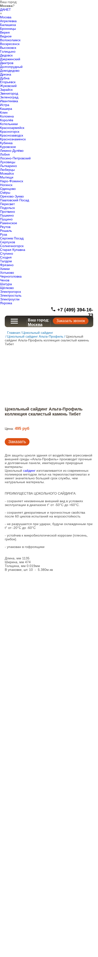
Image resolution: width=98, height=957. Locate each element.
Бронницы (8, 28)
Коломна (7, 116)
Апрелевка (8, 21)
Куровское (8, 147)
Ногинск (6, 185)
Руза (3, 234)
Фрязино (7, 265)
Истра (4, 105)
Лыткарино (8, 166)
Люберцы (7, 170)
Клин (4, 112)
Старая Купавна (12, 250)
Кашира (6, 109)
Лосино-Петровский (15, 158)
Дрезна (5, 74)
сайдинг (29, 470)
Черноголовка (11, 276)
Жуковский (8, 86)
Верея (5, 32)
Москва (5, 17)
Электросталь (10, 295)
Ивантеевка (9, 101)
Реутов (5, 227)
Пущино (6, 219)
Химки (5, 269)
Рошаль (6, 231)
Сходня (6, 257)
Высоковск (8, 48)
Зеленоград (9, 97)
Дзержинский (10, 59)
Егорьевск (7, 82)
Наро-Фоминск (11, 181)
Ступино (6, 253)
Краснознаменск (13, 139)
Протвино (7, 211)
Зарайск (6, 89)
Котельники (9, 124)
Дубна (5, 78)
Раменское (8, 223)
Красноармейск (12, 128)
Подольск (7, 208)
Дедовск (6, 55)
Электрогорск (10, 292)
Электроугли (10, 299)
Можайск (7, 173)
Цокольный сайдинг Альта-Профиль (35, 336)
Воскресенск (10, 44)
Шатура (6, 284)
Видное (6, 36)
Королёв (6, 120)
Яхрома (6, 303)
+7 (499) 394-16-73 (74, 312)
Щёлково (7, 288)
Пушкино (7, 215)
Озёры (5, 192)
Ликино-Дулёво (12, 150)
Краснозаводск (11, 135)
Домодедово (10, 70)
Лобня (5, 154)
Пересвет (7, 204)
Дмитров (6, 63)
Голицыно (7, 51)
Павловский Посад (14, 200)
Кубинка (6, 143)
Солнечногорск (12, 246)
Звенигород (9, 93)
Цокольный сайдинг (37, 332)
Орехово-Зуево (12, 196)
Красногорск (9, 131)
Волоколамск (10, 40)
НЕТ (7, 9)
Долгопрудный (11, 67)
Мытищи (6, 177)
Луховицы (7, 162)
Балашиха (8, 25)
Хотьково (7, 272)
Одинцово (8, 189)
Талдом (6, 261)
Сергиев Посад (12, 238)
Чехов (4, 280)
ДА (2, 9)
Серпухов (7, 242)
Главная (13, 332)
